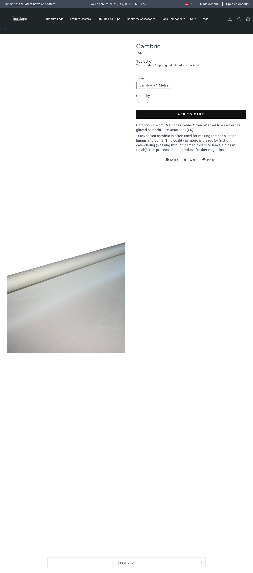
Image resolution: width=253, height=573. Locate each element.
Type (140, 78)
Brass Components (173, 19)
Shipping (161, 65)
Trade (204, 19)
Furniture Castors (79, 19)
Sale (193, 19)
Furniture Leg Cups (108, 19)
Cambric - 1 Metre (153, 85)
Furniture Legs (54, 19)
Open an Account (238, 4)
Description (126, 562)
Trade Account (210, 4)
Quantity (143, 96)
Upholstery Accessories (140, 19)
